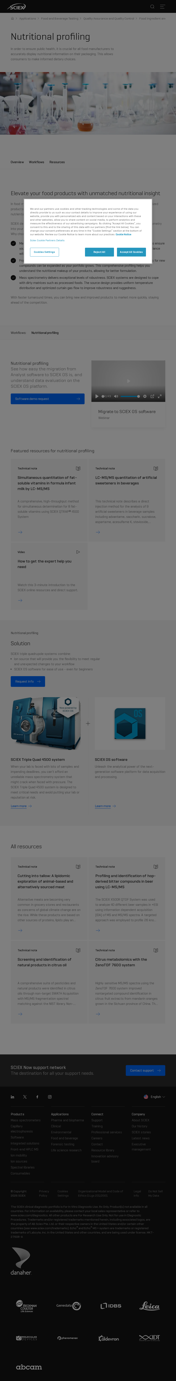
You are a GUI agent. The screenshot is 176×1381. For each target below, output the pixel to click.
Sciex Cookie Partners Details (47, 240)
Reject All (99, 251)
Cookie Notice (123, 234)
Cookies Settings (44, 251)
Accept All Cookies (131, 251)
